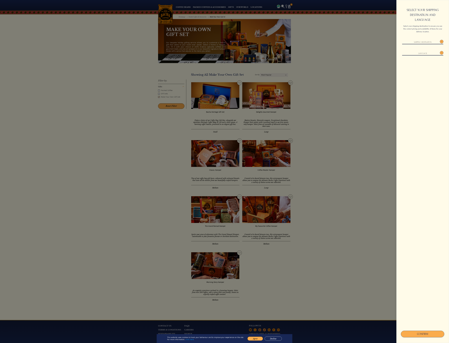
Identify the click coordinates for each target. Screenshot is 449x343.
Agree (255, 339)
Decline (273, 339)
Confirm (422, 334)
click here (190, 339)
